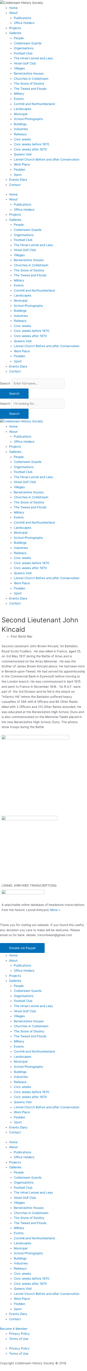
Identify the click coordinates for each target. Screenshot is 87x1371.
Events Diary (18, 179)
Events (19, 99)
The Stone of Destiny (29, 83)
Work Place (22, 164)
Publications (22, 18)
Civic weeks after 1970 (30, 149)
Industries (21, 129)
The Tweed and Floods (30, 88)
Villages (19, 68)
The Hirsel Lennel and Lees (33, 58)
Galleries (15, 33)
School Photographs (28, 119)
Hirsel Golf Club (25, 63)
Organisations (23, 48)
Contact (15, 185)
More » (55, 910)
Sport (18, 174)
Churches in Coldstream (31, 78)
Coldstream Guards (27, 43)
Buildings (20, 124)
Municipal (20, 114)
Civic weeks (22, 139)
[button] (22, 948)
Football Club (23, 53)
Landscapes (22, 109)
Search (5, 383)
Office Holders (24, 23)
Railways (20, 134)
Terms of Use (18, 1339)
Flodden (19, 169)
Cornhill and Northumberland (34, 104)
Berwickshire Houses (29, 73)
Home (13, 8)
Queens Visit (23, 154)
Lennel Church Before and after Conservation (46, 159)
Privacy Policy (19, 1333)
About (13, 13)
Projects (15, 28)
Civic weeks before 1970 (31, 144)
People (19, 38)
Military (19, 93)
